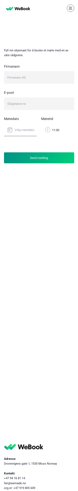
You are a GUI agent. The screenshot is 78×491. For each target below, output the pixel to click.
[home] (17, 8)
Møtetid (47, 118)
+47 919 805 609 (24, 488)
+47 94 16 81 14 (14, 478)
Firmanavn (12, 66)
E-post (9, 92)
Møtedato (11, 118)
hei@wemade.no (15, 483)
